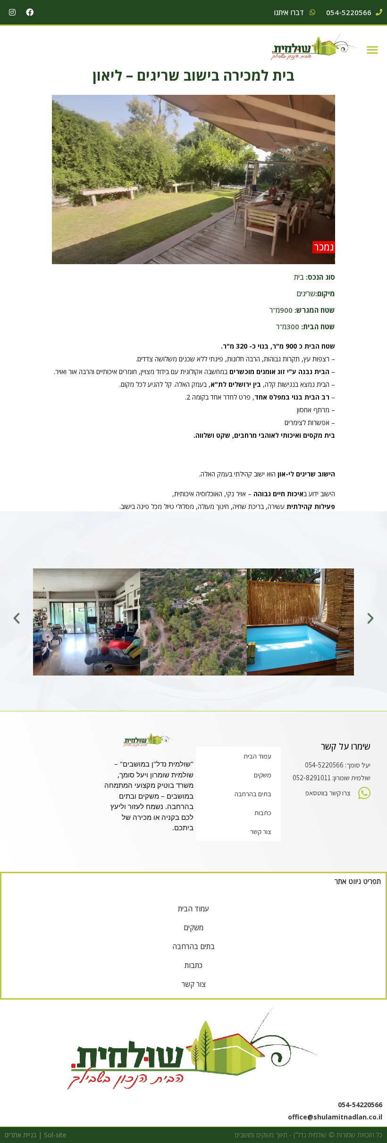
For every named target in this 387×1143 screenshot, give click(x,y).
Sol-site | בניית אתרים (36, 1134)
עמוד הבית (257, 755)
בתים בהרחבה (253, 793)
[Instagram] (12, 12)
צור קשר (260, 831)
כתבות (262, 812)
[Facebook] (29, 12)
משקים (262, 774)
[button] (372, 49)
